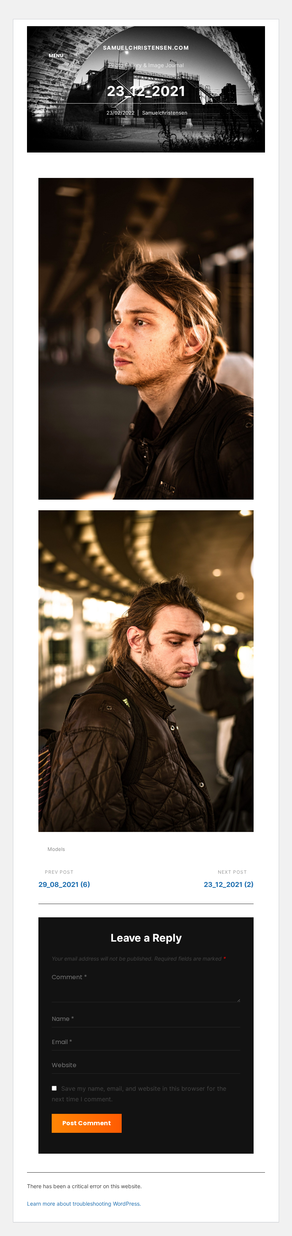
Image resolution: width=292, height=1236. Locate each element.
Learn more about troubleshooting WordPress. (84, 1203)
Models (56, 849)
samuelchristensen (164, 113)
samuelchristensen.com (146, 47)
